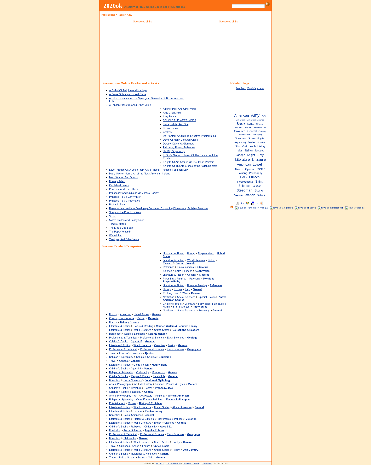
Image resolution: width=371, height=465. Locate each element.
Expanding (240, 142)
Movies (132, 403)
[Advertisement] (142, 52)
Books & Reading (197, 285)
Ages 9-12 (136, 341)
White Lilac (115, 235)
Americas (125, 314)
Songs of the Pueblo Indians (125, 212)
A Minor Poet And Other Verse (180, 108)
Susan (112, 216)
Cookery (167, 132)
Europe (178, 289)
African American (181, 407)
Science (167, 270)
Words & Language (134, 333)
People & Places (140, 376)
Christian (238, 127)
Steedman (244, 190)
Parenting (194, 278)
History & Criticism (144, 418)
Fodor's (146, 445)
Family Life (159, 376)
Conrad (252, 131)
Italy (187, 289)
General (191, 274)
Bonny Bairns (170, 128)
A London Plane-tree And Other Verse (130, 104)
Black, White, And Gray (176, 124)
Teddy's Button (117, 223)
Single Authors (206, 253)
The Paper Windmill (120, 231)
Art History (146, 384)
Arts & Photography (120, 384)
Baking (141, 318)
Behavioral (240, 120)
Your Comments (174, 463)
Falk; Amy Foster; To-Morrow (179, 147)
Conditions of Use (191, 463)
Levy (260, 155)
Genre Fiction (141, 364)
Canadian (159, 345)
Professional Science (152, 337)
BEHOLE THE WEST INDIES (179, 120)
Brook (241, 124)
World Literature (196, 260)
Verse (238, 195)
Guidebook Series (129, 445)
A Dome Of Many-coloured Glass (127, 94)
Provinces (136, 353)
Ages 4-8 (136, 368)
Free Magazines (255, 88)
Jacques (259, 150)
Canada (123, 353)
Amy (255, 115)
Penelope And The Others (123, 189)
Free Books (108, 14)
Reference (168, 267)
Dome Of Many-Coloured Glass (180, 139)
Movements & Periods (170, 418)
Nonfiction (168, 297)
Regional (160, 395)
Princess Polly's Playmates (124, 200)
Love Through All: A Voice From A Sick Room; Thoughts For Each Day (148, 169)
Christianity (142, 372)
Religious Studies (146, 357)
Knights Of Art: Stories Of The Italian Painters (188, 162)
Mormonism (158, 372)
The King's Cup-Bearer (121, 227)
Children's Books (172, 303)
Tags (121, 14)
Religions (136, 426)
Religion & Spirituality (121, 357)
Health (252, 146)
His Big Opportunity (174, 151)
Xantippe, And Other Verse (124, 239)
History (167, 289)
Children (259, 124)
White (261, 195)
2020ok (112, 5)
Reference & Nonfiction (144, 453)
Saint (258, 181)
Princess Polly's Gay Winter (124, 196)
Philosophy (129, 438)
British (211, 260)
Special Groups (207, 297)
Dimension (240, 138)
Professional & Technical (123, 337)
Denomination (244, 134)
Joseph (240, 154)
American (241, 115)
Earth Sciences (183, 270)
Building (250, 124)
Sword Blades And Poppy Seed (126, 220)
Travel (112, 353)
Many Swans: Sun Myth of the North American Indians (139, 173)
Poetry (191, 253)
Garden (261, 142)
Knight (251, 154)
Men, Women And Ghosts (123, 177)
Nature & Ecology (131, 391)
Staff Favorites (181, 306)
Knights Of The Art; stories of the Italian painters (190, 165)
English (261, 138)
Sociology (203, 310)
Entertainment (117, 403)
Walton (250, 195)
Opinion (249, 169)
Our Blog (160, 463)
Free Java (241, 88)
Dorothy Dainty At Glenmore (178, 143)
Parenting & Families (174, 278)
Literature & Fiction (173, 253)
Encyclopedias (185, 267)
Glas (238, 146)
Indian (239, 150)
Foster (252, 142)
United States (141, 314)
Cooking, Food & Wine (175, 293)
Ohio (150, 457)
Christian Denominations (255, 127)
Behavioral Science (255, 120)
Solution (256, 186)
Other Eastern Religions (149, 399)
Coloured (239, 131)
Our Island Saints (119, 185)
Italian (249, 150)
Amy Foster (169, 116)
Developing (257, 134)
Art (135, 384)
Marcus (239, 169)
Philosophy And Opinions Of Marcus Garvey (134, 192)
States (141, 457)
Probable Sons (117, 204)
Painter (260, 169)
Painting (242, 173)
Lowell (258, 164)
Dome (251, 138)
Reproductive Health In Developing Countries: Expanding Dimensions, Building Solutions (158, 208)
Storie (258, 190)
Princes (254, 177)
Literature (190, 303)
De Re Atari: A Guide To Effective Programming (189, 135)
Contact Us (207, 463)
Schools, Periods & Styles (170, 384)
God (244, 146)
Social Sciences (186, 297)
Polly (243, 177)
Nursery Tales (117, 181)
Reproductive (245, 181)
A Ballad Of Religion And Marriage (128, 90)
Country (262, 131)
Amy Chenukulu (172, 112)
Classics (168, 263)
